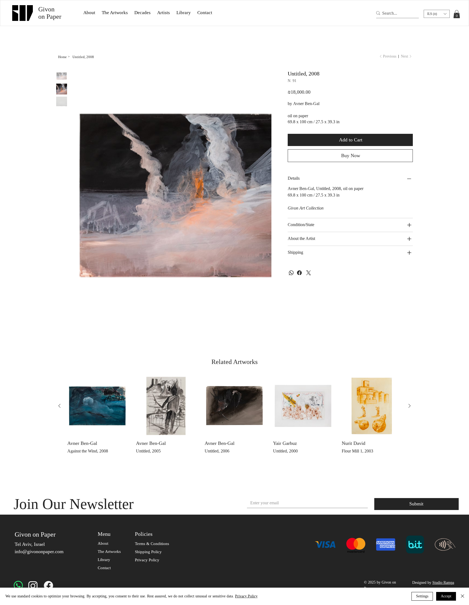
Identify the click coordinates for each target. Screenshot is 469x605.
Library (104, 560)
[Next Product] (409, 406)
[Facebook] (299, 273)
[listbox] (437, 14)
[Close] (462, 596)
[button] (89, 12)
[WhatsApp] (291, 273)
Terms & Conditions (152, 543)
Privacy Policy (246, 596)
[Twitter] (308, 273)
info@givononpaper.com (39, 551)
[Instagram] (33, 585)
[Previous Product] (59, 406)
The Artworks (109, 551)
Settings (422, 596)
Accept (446, 596)
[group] (234, 418)
